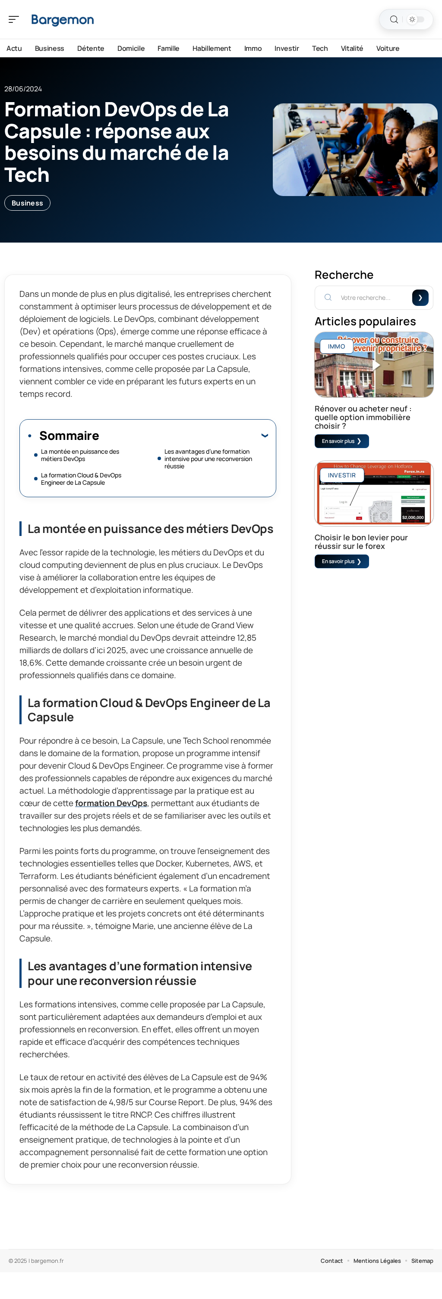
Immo (336, 346)
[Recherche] (394, 19)
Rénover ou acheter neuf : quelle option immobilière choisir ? (363, 417)
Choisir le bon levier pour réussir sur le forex (361, 541)
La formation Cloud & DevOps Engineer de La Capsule (81, 478)
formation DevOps (111, 803)
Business (27, 203)
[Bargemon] (62, 19)
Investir (342, 475)
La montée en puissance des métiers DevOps (80, 455)
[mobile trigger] (16, 19)
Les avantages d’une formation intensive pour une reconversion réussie (208, 458)
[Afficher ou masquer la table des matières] (183, 435)
